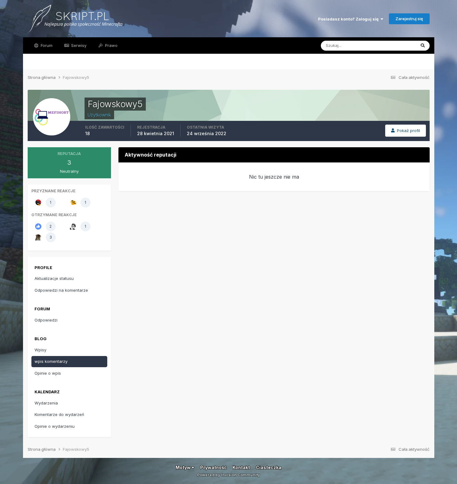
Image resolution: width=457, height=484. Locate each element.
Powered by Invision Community (228, 475)
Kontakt (241, 467)
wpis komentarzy (51, 361)
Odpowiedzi (46, 319)
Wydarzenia (46, 402)
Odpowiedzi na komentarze (61, 290)
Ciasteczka (268, 467)
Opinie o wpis (48, 373)
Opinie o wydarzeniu (55, 426)
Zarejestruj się (409, 18)
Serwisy (78, 45)
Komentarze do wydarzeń (59, 414)
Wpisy (40, 349)
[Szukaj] (423, 46)
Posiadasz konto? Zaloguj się (349, 18)
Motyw (184, 467)
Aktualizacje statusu (389, 45)
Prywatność (213, 467)
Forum (46, 45)
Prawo (111, 45)
